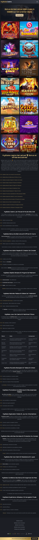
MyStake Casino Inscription (19, 527)
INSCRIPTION (19, 15)
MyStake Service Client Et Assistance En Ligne (11, 201)
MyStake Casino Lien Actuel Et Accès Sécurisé (11, 174)
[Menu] (37, 2)
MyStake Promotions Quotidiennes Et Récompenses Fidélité (13, 193)
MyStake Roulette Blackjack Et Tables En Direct (11, 190)
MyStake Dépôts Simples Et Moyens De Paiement (12, 182)
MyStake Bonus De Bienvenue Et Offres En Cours (11, 177)
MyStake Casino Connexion (19, 522)
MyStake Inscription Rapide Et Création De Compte (12, 179)
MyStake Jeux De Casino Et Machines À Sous (11, 188)
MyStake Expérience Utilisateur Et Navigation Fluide (12, 207)
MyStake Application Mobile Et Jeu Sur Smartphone (12, 196)
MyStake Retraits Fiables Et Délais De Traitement (11, 185)
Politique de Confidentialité (19, 529)
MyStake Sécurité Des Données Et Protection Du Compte (13, 199)
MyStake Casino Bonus (19, 524)
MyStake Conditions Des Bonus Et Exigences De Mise (12, 204)
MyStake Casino (19, 520)
